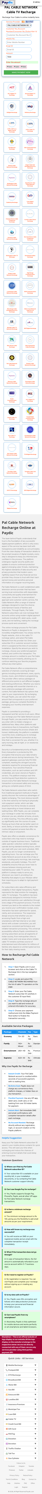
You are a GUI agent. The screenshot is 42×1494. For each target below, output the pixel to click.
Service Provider (13, 22)
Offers (33, 1483)
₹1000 (9, 67)
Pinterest (12, 1470)
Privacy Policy (14, 1475)
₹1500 (23, 67)
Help (8, 1483)
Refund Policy (27, 1475)
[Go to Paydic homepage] (7, 2)
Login (16, 1487)
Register (25, 1487)
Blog (23, 1479)
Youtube (31, 1466)
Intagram (21, 1466)
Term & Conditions (12, 1479)
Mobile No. (10, 39)
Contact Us (32, 1479)
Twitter (21, 1470)
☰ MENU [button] (36, 2)
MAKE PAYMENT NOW (21, 72)
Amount (9, 53)
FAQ (25, 1483)
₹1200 (16, 67)
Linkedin (30, 1470)
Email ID (9, 46)
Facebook (11, 1466)
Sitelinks (17, 1483)
